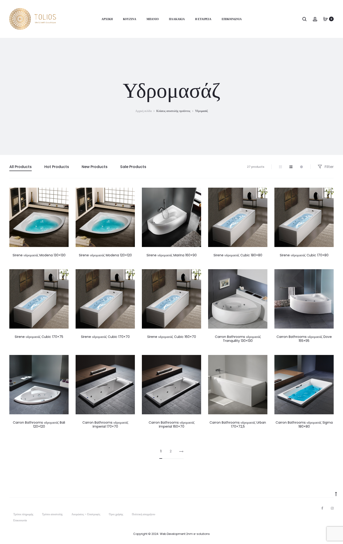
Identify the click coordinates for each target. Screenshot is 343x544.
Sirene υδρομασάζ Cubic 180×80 (238, 255)
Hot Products (56, 166)
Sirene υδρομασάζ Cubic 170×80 (304, 255)
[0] (325, 19)
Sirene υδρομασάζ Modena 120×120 (105, 255)
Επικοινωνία (232, 19)
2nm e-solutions (198, 534)
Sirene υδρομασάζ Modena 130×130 (39, 255)
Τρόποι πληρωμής (23, 514)
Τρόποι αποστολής (52, 514)
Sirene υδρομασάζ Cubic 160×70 (171, 336)
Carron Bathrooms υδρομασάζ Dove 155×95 (304, 338)
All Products (20, 166)
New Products (95, 166)
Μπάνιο (153, 19)
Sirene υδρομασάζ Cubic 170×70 (105, 336)
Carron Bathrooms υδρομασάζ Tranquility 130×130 (238, 338)
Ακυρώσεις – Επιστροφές (85, 514)
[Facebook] (322, 508)
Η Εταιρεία (203, 19)
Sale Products (133, 166)
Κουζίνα (129, 19)
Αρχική (107, 19)
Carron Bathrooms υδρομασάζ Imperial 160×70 (172, 424)
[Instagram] (332, 508)
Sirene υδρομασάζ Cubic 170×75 (39, 336)
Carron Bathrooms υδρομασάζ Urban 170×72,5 (238, 424)
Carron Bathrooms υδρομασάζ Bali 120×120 (39, 424)
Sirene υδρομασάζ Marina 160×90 (172, 255)
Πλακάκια (177, 19)
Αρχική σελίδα (143, 111)
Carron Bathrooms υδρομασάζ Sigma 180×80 (304, 424)
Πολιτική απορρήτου (143, 514)
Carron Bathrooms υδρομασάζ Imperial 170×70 (105, 424)
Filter (329, 166)
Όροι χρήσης (116, 514)
